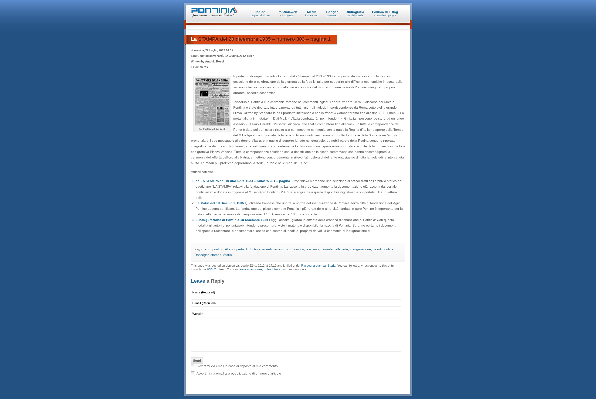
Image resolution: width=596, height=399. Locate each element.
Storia (227, 255)
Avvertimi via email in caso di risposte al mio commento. (237, 366)
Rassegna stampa (208, 255)
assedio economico (276, 249)
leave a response (250, 269)
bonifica (298, 249)
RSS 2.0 (212, 269)
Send (197, 360)
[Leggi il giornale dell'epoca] (212, 125)
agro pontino (214, 249)
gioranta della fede (334, 249)
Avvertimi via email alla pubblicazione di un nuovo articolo (238, 373)
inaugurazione (360, 249)
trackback (274, 269)
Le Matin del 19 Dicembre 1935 (220, 203)
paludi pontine (383, 249)
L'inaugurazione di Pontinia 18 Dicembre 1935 (232, 220)
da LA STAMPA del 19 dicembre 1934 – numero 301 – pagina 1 (245, 181)
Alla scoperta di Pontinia (242, 249)
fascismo (312, 249)
